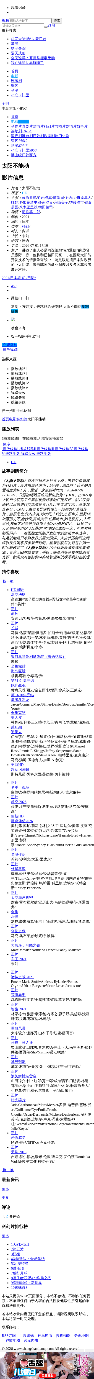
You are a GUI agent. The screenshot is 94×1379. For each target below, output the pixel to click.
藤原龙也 (29, 198)
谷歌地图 (12, 1340)
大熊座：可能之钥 (25, 945)
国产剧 (16, 136)
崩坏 (14, 614)
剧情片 (71, 126)
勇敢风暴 (18, 1028)
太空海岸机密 (22, 897)
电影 (14, 76)
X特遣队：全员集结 (28, 1259)
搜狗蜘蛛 (63, 1336)
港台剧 (27, 136)
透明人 (16, 732)
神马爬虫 (45, 1336)
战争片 (82, 126)
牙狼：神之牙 (22, 1043)
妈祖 (15, 1254)
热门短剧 (62, 136)
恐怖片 (60, 126)
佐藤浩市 (76, 202)
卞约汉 (70, 198)
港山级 (16, 155)
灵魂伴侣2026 (22, 821)
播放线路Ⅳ (63, 449)
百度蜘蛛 (26, 1336)
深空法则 (18, 594)
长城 (14, 628)
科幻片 (49, 126)
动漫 (14, 90)
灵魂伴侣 (18, 854)
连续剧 (16, 81)
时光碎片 (18, 1100)
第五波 (17, 1249)
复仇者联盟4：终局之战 (31, 1278)
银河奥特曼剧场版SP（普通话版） (38, 657)
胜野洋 (16, 202)
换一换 (8, 581)
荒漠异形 (18, 995)
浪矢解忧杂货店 (24, 1076)
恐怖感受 (18, 1138)
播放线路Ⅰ (10, 449)
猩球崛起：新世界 (26, 1283)
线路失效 (12, 454)
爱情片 (38, 126)
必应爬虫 (31, 1340)
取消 (51, 26)
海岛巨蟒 (18, 671)
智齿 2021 (18, 1009)
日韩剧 (38, 136)
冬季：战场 (20, 787)
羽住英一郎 (31, 212)
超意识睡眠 (20, 769)
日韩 (25, 155)
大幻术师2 (20, 1244)
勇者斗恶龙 (20, 700)
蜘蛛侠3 (19, 1287)
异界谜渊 (18, 1062)
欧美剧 (49, 136)
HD (13, 462)
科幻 (25, 226)
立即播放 (9, 345)
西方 (33, 155)
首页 (14, 71)
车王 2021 (18, 959)
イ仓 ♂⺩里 (20, 95)
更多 (5, 1189)
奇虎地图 (81, 1336)
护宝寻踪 (18, 48)
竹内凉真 (44, 198)
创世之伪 (18, 931)
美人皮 (16, 717)
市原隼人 (84, 198)
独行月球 (19, 1273)
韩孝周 (58, 198)
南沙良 (47, 202)
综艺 (14, 85)
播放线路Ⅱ (27, 449)
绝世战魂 (18, 685)
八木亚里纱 (28, 207)
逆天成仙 (18, 53)
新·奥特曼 (20, 1264)
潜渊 (14, 44)
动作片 (16, 126)
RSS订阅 (9, 1336)
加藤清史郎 (32, 202)
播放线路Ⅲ (45, 449)
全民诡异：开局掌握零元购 (33, 58)
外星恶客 (18, 869)
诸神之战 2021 (22, 977)
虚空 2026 (18, 802)
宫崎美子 (61, 202)
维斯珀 (17, 1268)
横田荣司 (45, 207)
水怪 (14, 917)
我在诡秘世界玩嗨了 (27, 63)
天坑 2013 (18, 1152)
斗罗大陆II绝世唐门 (28, 39)
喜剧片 (27, 126)
